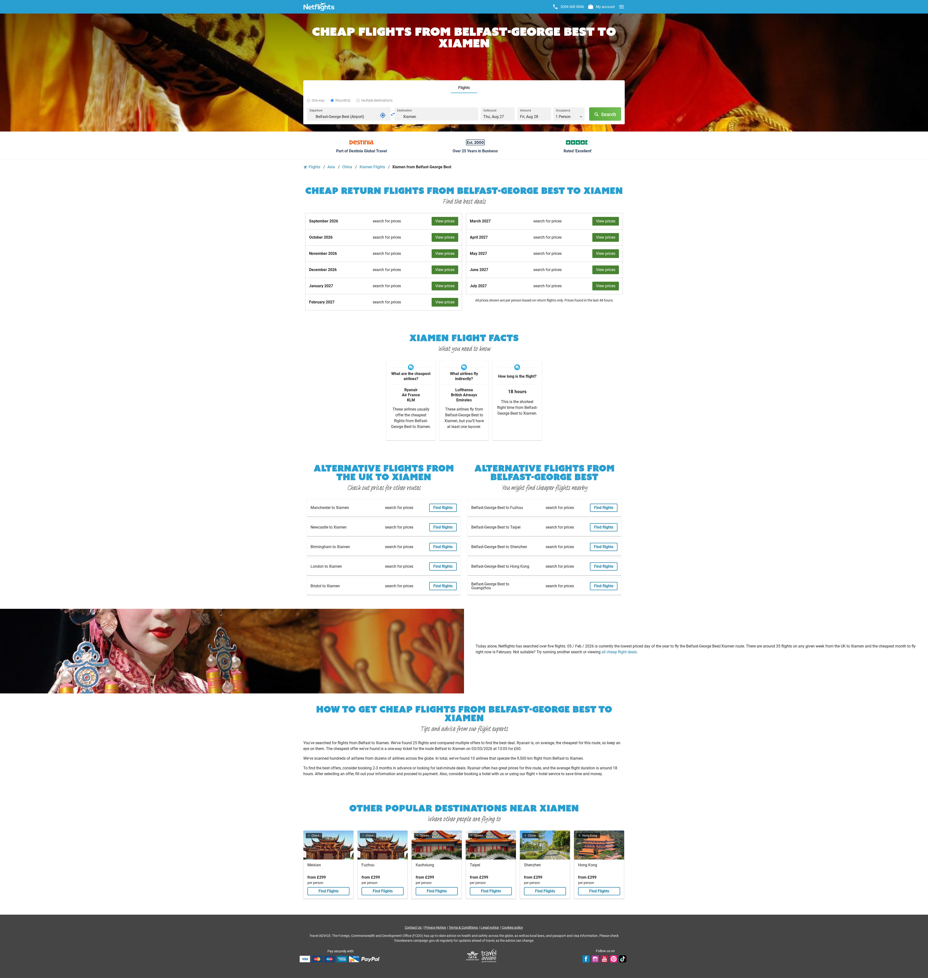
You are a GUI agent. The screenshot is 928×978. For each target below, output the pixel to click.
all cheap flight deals (619, 652)
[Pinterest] (613, 959)
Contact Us (413, 927)
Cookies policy (512, 927)
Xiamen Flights (372, 167)
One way (318, 100)
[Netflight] (319, 7)
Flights (314, 167)
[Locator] (383, 115)
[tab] (464, 88)
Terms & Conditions (463, 927)
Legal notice (490, 927)
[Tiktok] (622, 959)
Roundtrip (342, 100)
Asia (331, 167)
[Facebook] (586, 959)
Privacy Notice (435, 927)
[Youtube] (604, 959)
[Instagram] (595, 959)
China (347, 167)
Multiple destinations (376, 100)
